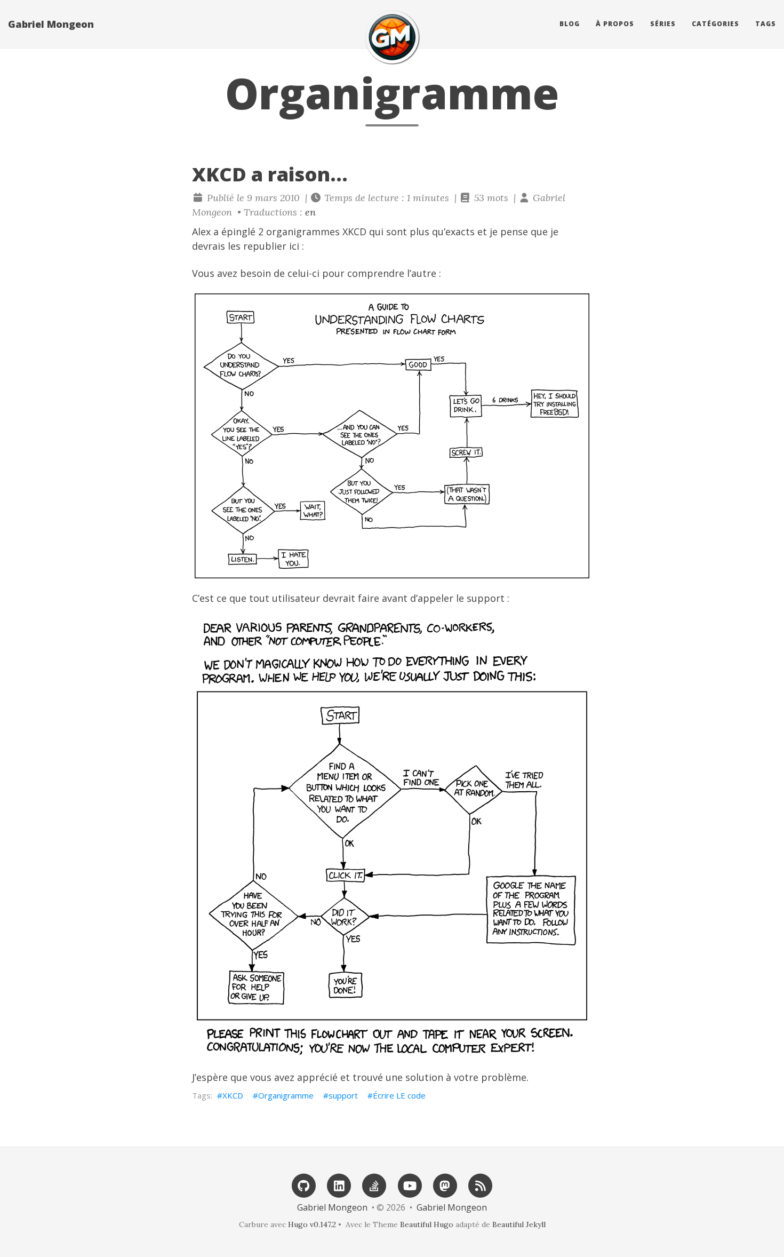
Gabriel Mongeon (51, 24)
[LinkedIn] (339, 1185)
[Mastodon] (445, 1185)
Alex (201, 231)
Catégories (715, 23)
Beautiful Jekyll (519, 1224)
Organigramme (286, 1095)
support (343, 1095)
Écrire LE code (399, 1095)
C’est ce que (219, 598)
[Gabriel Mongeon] (392, 37)
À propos (615, 23)
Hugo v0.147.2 (312, 1224)
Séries (663, 23)
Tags (765, 23)
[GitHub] (303, 1185)
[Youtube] (410, 1185)
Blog (569, 23)
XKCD (232, 1095)
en (310, 212)
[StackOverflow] (374, 1185)
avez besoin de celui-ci (268, 273)
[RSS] (480, 1185)
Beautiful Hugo (426, 1224)
